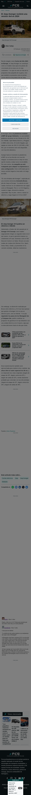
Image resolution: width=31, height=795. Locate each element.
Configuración (15, 124)
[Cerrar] (22, 778)
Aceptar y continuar (15, 120)
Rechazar (16, 128)
